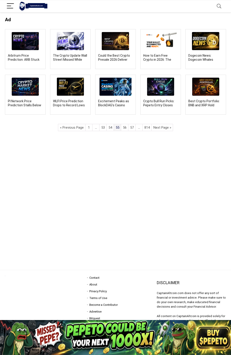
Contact (94, 277)
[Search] (219, 6)
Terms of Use (98, 298)
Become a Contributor (103, 304)
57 (132, 127)
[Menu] (10, 6)
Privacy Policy (98, 291)
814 (147, 127)
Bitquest (94, 318)
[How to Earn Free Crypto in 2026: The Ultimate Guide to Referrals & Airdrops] (160, 41)
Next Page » (162, 127)
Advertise (95, 311)
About (93, 284)
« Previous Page (72, 127)
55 (117, 127)
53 (103, 127)
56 (125, 127)
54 (110, 127)
